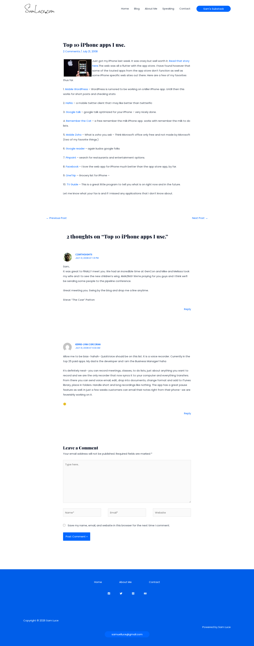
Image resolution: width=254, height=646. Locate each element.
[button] (213, 9)
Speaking (168, 8)
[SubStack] (145, 593)
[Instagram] (133, 593)
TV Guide (72, 184)
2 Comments (71, 51)
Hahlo (69, 103)
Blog (137, 8)
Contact (184, 8)
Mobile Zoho (74, 134)
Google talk (73, 112)
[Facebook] (109, 593)
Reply (187, 309)
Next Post (200, 218)
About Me (151, 8)
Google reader (75, 148)
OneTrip (71, 175)
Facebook (72, 166)
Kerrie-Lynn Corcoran (88, 344)
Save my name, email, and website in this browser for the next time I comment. (119, 525)
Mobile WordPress (76, 89)
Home (125, 8)
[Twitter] (121, 593)
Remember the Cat (78, 121)
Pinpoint (71, 157)
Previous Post (56, 218)
